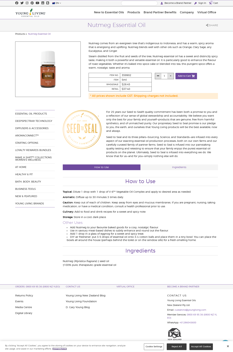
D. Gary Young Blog (78, 307)
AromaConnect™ (27, 135)
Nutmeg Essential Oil (39, 34)
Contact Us (73, 287)
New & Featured (26, 196)
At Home (20, 167)
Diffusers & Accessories (32, 128)
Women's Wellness (28, 160)
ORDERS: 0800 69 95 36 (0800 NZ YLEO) (37, 287)
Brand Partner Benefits (160, 12)
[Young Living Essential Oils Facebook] (16, 3)
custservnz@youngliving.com (190, 310)
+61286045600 (187, 323)
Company (187, 12)
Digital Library (23, 313)
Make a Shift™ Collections (33, 157)
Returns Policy (24, 295)
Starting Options (26, 143)
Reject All (177, 347)
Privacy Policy (59, 349)
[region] (116, 346)
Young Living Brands (29, 203)
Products (133, 12)
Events (19, 301)
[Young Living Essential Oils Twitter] (22, 3)
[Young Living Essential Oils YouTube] (37, 3)
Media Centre (23, 307)
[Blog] (47, 3)
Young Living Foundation (81, 301)
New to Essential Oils (109, 12)
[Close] (227, 346)
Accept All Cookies (201, 347)
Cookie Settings (154, 347)
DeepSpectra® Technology (33, 121)
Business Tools (25, 189)
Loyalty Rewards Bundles (33, 150)
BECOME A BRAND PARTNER (183, 287)
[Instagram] (27, 3)
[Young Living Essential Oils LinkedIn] (42, 3)
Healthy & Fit (24, 174)
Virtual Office (206, 12)
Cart (214, 2)
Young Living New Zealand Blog (85, 295)
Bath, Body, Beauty (28, 182)
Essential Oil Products (31, 114)
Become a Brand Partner (178, 3)
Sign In (202, 3)
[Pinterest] (32, 3)
